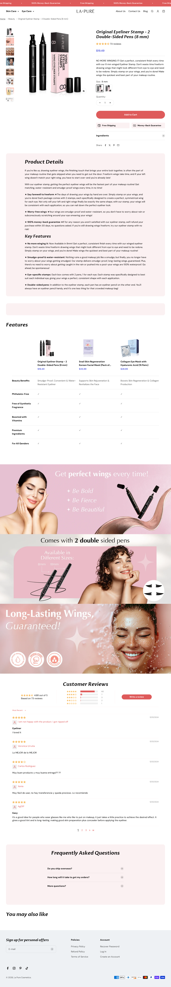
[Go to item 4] (10, 62)
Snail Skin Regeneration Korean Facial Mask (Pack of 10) (94, 363)
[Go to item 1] (10, 32)
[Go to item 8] (10, 101)
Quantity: (101, 96)
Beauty (11, 19)
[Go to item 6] (10, 82)
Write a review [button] (137, 697)
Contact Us (134, 11)
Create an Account (110, 956)
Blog (145, 11)
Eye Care (27, 11)
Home (2, 19)
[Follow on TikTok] (27, 968)
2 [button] (82, 830)
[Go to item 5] (10, 72)
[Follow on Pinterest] (20, 968)
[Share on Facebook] (105, 145)
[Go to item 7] (10, 92)
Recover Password (109, 946)
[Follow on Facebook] (7, 968)
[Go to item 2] (10, 42)
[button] (103, 43)
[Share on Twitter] (110, 145)
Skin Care (11, 11)
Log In (103, 951)
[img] (19, 717)
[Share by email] (118, 145)
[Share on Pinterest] (114, 145)
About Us (120, 11)
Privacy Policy (78, 946)
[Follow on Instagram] (14, 968)
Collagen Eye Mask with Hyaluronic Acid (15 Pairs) (134, 363)
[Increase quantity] (110, 103)
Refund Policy (78, 951)
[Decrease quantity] (100, 103)
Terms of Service (79, 956)
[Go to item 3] (10, 52)
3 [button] (86, 830)
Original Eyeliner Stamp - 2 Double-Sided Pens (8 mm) (43, 19)
